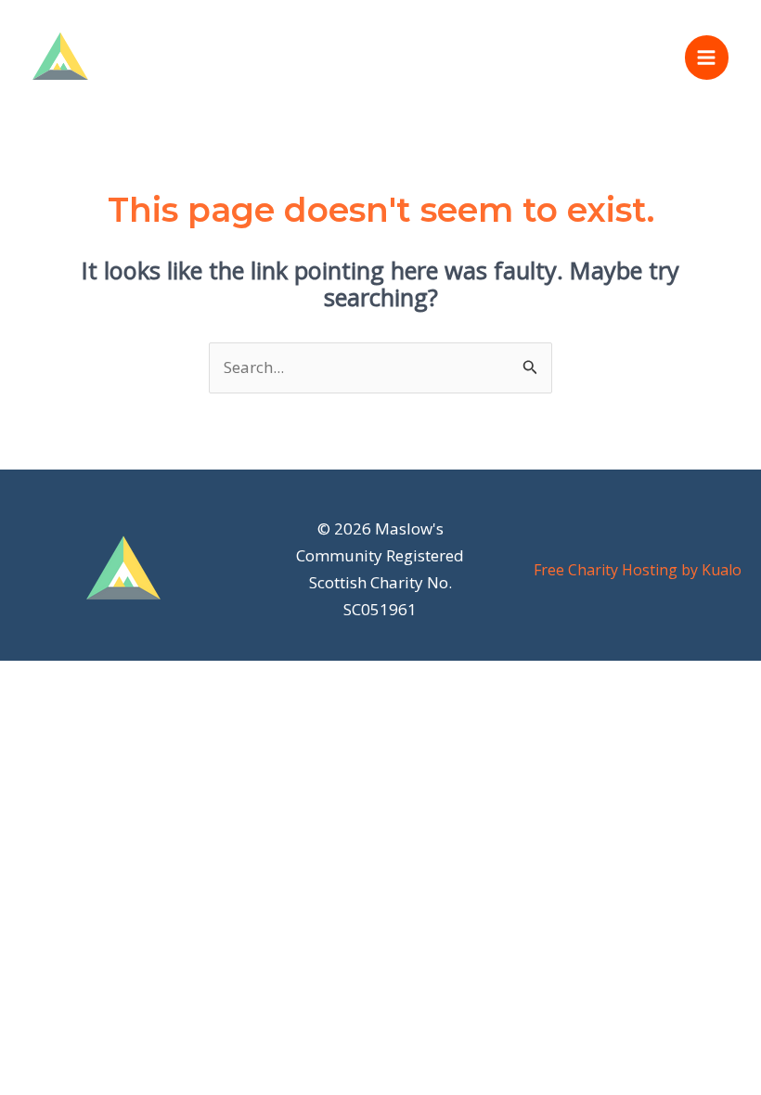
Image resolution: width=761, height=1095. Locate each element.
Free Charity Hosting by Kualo (638, 570)
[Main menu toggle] (707, 57)
